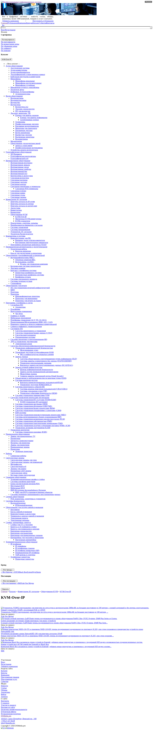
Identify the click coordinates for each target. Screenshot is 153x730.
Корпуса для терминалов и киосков (25, 529)
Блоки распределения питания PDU (25, 484)
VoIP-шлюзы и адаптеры (25, 555)
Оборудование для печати (16, 286)
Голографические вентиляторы (23, 156)
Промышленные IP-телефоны (27, 553)
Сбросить (5, 589)
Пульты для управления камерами (34, 264)
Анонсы (4, 697)
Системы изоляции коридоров (23, 482)
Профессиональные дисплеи (27, 124)
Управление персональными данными (35, 363)
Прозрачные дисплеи (24, 130)
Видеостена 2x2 (21, 107)
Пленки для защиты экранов (27, 115)
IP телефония (16, 544)
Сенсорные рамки (18, 193)
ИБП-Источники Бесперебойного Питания (28, 490)
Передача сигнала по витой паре (24, 206)
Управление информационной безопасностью (34, 348)
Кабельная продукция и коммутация (25, 77)
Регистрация (10, 30)
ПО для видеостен (22, 111)
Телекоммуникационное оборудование (21, 542)
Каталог (36, 23)
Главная (4, 23)
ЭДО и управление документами (24, 342)
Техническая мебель (19, 249)
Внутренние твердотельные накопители (31, 242)
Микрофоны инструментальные (28, 83)
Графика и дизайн (18, 316)
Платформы (15, 309)
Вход (3, 30)
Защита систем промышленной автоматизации (39, 372)
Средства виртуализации (25, 335)
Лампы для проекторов (20, 445)
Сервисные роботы (18, 456)
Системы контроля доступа (26, 380)
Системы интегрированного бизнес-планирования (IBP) (38, 417)
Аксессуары (15, 208)
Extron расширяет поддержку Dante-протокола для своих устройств (28, 621)
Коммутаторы (16, 210)
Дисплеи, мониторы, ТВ (20, 113)
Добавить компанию (10, 21)
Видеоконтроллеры (18, 100)
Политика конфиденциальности (14, 709)
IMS (19, 583)
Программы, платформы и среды (19, 303)
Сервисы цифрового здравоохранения (26, 326)
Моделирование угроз (29, 350)
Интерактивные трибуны (21, 169)
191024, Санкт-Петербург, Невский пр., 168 (18, 719)
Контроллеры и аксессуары (22, 176)
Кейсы (3, 694)
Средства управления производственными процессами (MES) (40, 415)
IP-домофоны (20, 546)
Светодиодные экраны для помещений (26, 462)
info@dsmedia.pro (8, 723)
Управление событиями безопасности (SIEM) (38, 393)
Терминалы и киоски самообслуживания (27, 516)
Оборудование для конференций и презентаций (25, 255)
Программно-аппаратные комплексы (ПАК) (28, 245)
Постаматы (15, 510)
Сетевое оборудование (15, 497)
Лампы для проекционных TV (23, 436)
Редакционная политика (11, 714)
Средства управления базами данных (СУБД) (33, 333)
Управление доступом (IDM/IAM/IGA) (36, 385)
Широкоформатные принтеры (27, 296)
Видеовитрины (21, 139)
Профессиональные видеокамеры (29, 148)
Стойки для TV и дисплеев (22, 525)
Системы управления (19, 227)
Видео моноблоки (22, 133)
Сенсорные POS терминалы (26, 189)
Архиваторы (20, 307)
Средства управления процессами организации (30, 398)
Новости (4, 686)
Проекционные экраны (20, 447)
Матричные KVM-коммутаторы (28, 219)
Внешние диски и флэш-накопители (30, 240)
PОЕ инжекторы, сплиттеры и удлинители (28, 499)
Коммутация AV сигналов (16, 199)
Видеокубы (15, 102)
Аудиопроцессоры (22, 94)
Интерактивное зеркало (20, 165)
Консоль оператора (23, 251)
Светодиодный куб (18, 466)
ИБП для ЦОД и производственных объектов (33, 492)
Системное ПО (17, 329)
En (3, 25)
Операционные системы (25, 337)
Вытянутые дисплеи (23, 135)
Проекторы (15, 449)
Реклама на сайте (8, 707)
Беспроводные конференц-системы (29, 275)
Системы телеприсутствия (21, 281)
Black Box (23, 572)
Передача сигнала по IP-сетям (23, 202)
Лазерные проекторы (24, 451)
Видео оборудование (14, 96)
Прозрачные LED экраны (21, 471)
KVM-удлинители (22, 221)
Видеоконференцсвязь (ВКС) (22, 258)
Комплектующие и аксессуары (23, 514)
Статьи (4, 688)
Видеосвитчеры (17, 98)
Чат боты (19, 314)
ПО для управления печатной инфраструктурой (30, 288)
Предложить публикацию (43, 21)
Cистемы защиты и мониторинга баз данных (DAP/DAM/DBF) (46, 361)
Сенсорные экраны (18, 197)
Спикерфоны (16, 283)
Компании (22, 23)
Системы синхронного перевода (24, 279)
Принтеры (15, 294)
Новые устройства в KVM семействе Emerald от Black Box (25, 644)
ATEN (16, 572)
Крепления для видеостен (21, 531)
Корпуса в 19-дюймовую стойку (24, 527)
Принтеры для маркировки (26, 298)
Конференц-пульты (23, 277)
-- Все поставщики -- (9, 583)
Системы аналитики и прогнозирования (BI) (29, 339)
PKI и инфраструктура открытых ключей (37, 354)
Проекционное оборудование (18, 434)
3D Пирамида (16, 154)
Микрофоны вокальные (25, 81)
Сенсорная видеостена (20, 178)
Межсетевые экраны (28, 374)
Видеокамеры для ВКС (24, 262)
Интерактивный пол (19, 174)
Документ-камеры (18, 268)
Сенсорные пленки (18, 191)
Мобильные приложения (21, 318)
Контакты (50, 23)
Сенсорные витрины (19, 180)
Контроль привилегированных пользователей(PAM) (41, 382)
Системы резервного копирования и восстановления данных (35, 494)
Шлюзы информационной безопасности (36, 370)
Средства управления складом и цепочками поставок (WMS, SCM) (42, 426)
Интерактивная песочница (21, 163)
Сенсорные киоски (18, 184)
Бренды (29, 23)
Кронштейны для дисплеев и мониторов (27, 538)
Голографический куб (19, 158)
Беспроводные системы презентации (26, 266)
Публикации (12, 23)
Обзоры (4, 690)
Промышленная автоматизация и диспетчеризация (26, 247)
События (42, 23)
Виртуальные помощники (21, 311)
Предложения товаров (10, 677)
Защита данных (21, 357)
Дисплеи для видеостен (25, 109)
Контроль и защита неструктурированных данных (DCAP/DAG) (46, 365)
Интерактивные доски (20, 167)
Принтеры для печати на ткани (28, 301)
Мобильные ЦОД (18, 488)
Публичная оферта (8, 712)
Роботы (9, 454)
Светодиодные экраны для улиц (24, 460)
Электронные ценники (20, 520)
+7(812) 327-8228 (8, 721)
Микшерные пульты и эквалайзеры (25, 87)
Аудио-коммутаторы (19, 70)
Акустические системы (20, 68)
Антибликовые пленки (29, 120)
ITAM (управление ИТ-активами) (34, 402)
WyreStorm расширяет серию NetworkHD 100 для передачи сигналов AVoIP (31, 634)
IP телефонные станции (25, 548)
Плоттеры (15, 292)
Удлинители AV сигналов (21, 232)
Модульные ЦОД (18, 486)
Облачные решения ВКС (25, 260)
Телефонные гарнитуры (20, 557)
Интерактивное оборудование (18, 161)
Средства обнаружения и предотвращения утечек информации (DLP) (48, 359)
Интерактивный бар (19, 171)
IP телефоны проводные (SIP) (27, 550)
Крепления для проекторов (22, 533)
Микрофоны (16, 79)
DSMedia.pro (6, 716)
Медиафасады (16, 464)
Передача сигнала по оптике (22, 204)
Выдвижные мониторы (24, 137)
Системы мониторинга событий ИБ (30, 387)
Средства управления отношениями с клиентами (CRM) (38, 410)
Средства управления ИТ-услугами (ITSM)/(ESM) (35, 400)
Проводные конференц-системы (28, 273)
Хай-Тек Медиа (27, 583)
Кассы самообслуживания (21, 512)
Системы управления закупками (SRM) (31, 404)
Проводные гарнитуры (24, 559)
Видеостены (16, 105)
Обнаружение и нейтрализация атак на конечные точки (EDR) (40, 378)
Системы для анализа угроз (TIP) (33, 391)
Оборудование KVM (19, 214)
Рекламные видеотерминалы (27, 126)
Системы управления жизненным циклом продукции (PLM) (40, 419)
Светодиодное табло (19, 473)
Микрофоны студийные (25, 85)
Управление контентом (20, 430)
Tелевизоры (20, 122)
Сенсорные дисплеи (19, 182)
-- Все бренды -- (7, 572)
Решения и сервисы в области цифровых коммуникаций (34, 324)
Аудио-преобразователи (20, 72)
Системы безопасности (15, 501)
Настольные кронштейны (25, 540)
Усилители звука (17, 90)
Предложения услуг (9, 679)
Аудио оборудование (14, 66)
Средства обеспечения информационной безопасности (33, 346)
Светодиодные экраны (15, 458)
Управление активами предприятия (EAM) (32, 428)
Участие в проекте (8, 705)
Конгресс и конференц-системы (23, 270)
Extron (29, 572)
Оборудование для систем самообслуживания (24, 507)
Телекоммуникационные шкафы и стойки (28, 479)
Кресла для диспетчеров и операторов (26, 253)
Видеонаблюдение (18, 503)
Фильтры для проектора (20, 443)
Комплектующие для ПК (21, 238)
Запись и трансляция (23, 146)
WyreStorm (36, 572)
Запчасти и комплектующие (22, 441)
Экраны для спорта (18, 469)
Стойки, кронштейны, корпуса (18, 522)
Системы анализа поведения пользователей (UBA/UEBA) (43, 389)
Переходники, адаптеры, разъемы (24, 223)
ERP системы (20, 413)
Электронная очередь (19, 518)
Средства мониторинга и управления (30, 331)
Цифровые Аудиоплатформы (22, 92)
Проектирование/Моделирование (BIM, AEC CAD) (32, 322)
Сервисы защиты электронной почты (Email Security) (41, 376)
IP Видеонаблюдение (23, 505)
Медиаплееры (16, 141)
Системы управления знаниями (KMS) (31, 432)
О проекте (5, 703)
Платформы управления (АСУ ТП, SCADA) (29, 320)
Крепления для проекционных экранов (27, 535)
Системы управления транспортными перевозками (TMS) (39, 423)
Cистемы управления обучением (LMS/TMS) (33, 406)
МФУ (13, 290)
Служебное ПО (17, 305)
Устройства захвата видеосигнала (24, 150)
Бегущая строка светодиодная (23, 475)
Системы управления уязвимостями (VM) (32, 395)
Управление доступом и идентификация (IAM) (34, 352)
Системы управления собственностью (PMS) (33, 421)
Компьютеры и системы (15, 236)
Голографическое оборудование (19, 152)
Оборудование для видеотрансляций (25, 143)
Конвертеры (15, 212)
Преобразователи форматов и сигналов (27, 225)
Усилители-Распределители (22, 234)
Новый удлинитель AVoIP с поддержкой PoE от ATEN (23, 610)
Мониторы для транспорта (26, 128)
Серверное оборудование (16, 477)
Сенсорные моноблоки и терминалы (25, 186)
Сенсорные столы (18, 195)
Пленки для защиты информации (33, 118)
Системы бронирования (20, 230)
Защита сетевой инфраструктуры (28, 367)
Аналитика (5, 692)
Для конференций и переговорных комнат (28, 74)
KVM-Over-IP (21, 217)
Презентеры (15, 438)
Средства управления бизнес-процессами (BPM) (35, 408)
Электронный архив (23, 344)
